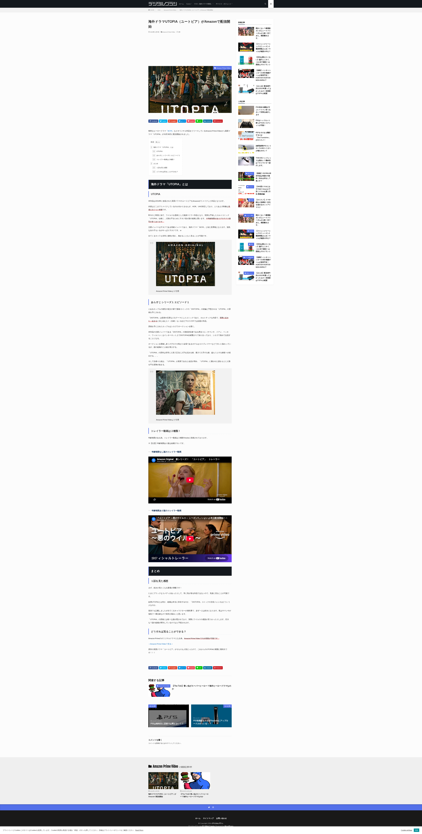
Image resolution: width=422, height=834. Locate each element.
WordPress (229, 826)
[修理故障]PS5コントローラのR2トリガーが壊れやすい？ (263, 148)
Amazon (251, 186)
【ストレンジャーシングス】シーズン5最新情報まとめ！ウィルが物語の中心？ (263, 47)
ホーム (181, 4)
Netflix (251, 231)
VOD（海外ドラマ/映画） (203, 4)
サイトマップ (208, 818)
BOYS (170, 131)
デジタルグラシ (217, 823)
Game (188, 4)
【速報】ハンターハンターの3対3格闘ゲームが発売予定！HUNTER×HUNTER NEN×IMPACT (263, 75)
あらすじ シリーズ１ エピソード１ (166, 155)
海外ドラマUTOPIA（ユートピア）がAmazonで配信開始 (196, 10)
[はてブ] (182, 121)
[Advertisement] (190, 49)
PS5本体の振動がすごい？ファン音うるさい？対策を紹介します (263, 111)
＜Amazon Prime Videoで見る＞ (160, 644)
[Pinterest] (218, 121)
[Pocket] (191, 121)
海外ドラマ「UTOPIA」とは (162, 147)
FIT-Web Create (208, 826)
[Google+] (172, 121)
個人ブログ (250, 173)
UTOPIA (158, 151)
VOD (159, 10)
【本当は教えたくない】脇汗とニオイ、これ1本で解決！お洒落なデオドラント (263, 60)
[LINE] (199, 121)
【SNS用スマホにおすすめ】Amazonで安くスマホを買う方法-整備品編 (263, 190)
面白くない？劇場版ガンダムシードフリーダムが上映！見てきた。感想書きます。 (263, 33)
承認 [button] (416, 830)
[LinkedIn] (207, 121)
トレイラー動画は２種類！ (164, 159)
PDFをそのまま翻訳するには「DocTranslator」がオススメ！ (263, 136)
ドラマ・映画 (249, 215)
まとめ (154, 163)
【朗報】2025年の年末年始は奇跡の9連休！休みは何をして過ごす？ (263, 177)
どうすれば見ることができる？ (165, 172)
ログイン (168, 743)
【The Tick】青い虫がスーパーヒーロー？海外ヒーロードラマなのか (201, 687)
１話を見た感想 (160, 167)
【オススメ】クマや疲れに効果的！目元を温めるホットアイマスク (263, 203)
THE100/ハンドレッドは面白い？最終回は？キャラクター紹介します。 (263, 161)
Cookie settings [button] (406, 830)
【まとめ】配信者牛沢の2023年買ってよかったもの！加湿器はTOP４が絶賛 (263, 89)
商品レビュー (249, 273)
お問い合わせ (221, 818)
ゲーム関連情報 (249, 257)
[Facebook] (153, 121)
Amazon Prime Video (170, 10)
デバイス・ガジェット (223, 4)
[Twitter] (163, 121)
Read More (139, 830)
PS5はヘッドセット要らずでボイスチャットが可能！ (263, 122)
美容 (252, 200)
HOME (152, 10)
